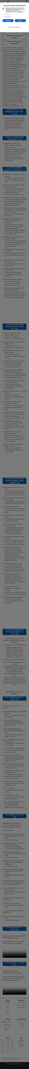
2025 (3, 1040)
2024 (3, 1042)
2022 (3, 1047)
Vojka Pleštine (21, 1007)
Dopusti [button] (8, 20)
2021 (3, 1049)
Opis (21, 1021)
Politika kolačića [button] (7, 14)
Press (7, 1007)
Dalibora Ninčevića (21, 1005)
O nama (8, 1002)
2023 (3, 1045)
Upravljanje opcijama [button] (14, 27)
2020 (3, 1052)
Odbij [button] (20, 20)
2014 (7, 1052)
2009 (12, 1049)
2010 (12, 1047)
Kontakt (8, 1012)
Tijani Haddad (21, 1002)
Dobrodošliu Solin (21, 1041)
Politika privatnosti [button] (7, 16)
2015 (7, 1049)
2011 (12, 1045)
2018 (7, 1042)
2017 (7, 1045)
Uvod (7, 1005)
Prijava (21, 1026)
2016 (7, 1047)
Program (21, 1023)
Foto (8, 1009)
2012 (12, 1042)
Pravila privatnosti (11, 1057)
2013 (12, 1040)
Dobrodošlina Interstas (21, 1045)
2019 (7, 1040)
